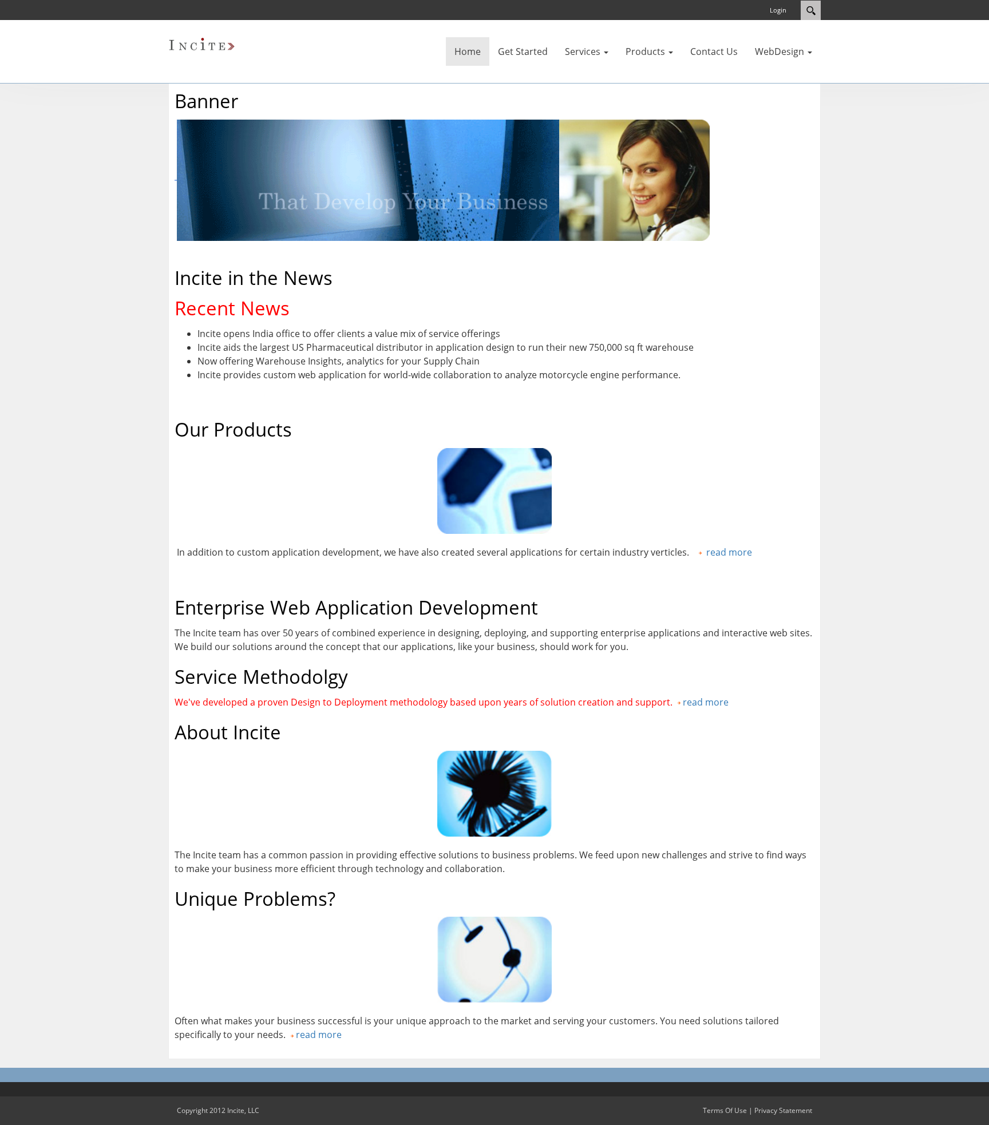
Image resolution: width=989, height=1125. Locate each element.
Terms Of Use (725, 1110)
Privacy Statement (783, 1110)
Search (811, 10)
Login (778, 10)
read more (729, 552)
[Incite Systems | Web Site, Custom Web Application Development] (202, 44)
